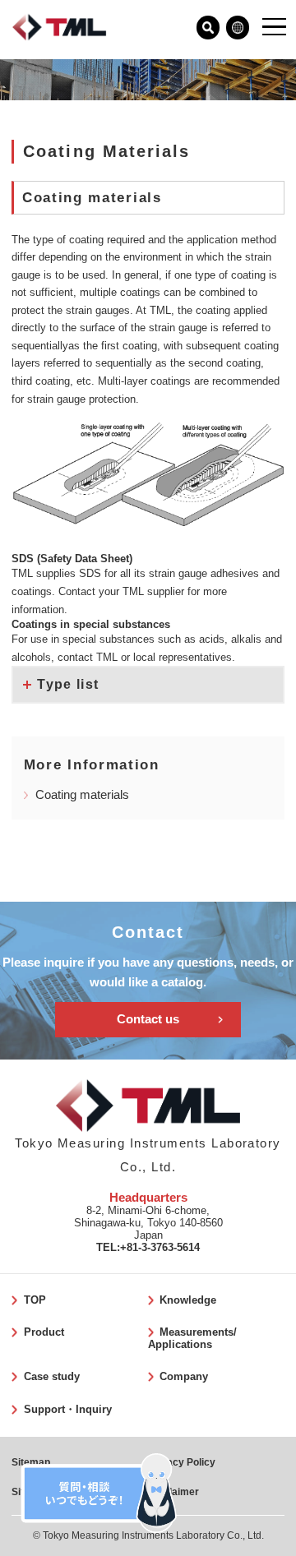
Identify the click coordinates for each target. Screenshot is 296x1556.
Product (43, 1332)
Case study (51, 1376)
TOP (34, 1300)
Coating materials (82, 794)
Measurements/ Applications (192, 1338)
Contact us (148, 1019)
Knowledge (188, 1300)
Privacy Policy (181, 1462)
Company (184, 1376)
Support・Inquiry (67, 1409)
